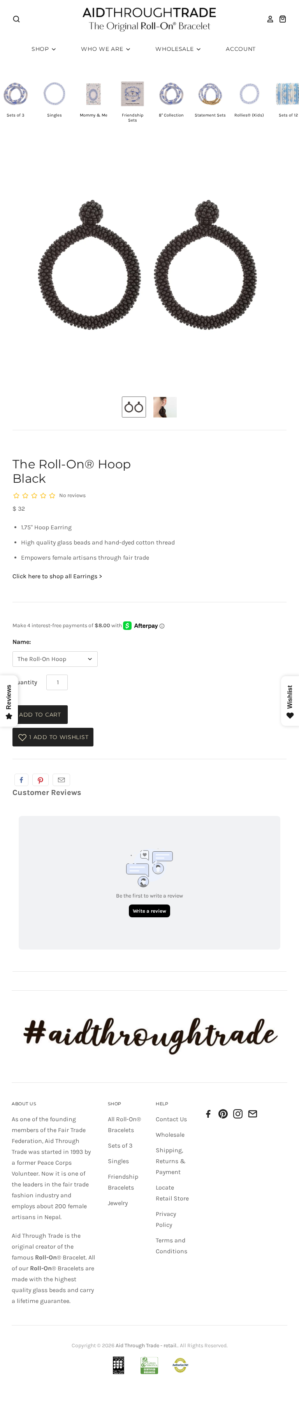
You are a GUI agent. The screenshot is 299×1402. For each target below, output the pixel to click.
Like (21, 780)
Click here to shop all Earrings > (57, 576)
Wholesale (175, 48)
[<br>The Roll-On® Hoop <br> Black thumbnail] (134, 407)
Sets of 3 (120, 1145)
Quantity (24, 682)
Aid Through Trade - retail (146, 1345)
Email (61, 780)
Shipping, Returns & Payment (171, 1161)
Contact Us (171, 1119)
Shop (41, 48)
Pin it (40, 780)
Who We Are (103, 48)
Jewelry (118, 1203)
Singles (118, 1161)
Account (241, 48)
